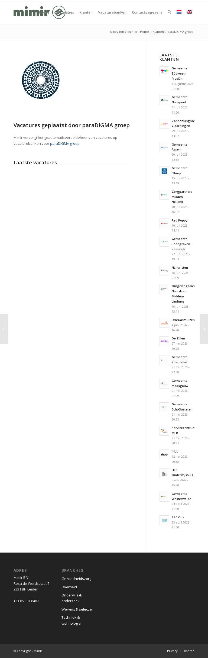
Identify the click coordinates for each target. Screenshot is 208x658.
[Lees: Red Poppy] (164, 223)
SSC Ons (178, 517)
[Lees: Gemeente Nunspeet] (164, 100)
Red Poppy (179, 220)
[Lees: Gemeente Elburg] (164, 171)
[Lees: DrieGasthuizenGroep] (164, 323)
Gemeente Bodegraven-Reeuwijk (181, 244)
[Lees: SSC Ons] (164, 520)
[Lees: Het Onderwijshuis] (164, 473)
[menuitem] (44, 12)
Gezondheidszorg (76, 578)
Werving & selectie (76, 609)
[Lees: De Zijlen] (164, 341)
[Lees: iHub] (164, 454)
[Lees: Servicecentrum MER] (164, 431)
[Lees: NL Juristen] (164, 270)
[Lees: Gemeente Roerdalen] (164, 360)
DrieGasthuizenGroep (188, 320)
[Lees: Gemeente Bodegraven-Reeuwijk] (164, 242)
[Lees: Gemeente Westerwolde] (164, 497)
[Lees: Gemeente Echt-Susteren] (164, 407)
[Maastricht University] (204, 329)
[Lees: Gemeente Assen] (164, 147)
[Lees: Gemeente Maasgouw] (164, 384)
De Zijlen (178, 338)
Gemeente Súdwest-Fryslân (179, 73)
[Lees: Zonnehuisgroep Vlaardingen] (164, 124)
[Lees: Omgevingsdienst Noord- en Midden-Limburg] (164, 289)
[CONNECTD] (4, 329)
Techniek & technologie (71, 620)
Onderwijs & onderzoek (71, 598)
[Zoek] (169, 12)
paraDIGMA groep (65, 143)
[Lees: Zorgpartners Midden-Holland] (164, 195)
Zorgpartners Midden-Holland (182, 197)
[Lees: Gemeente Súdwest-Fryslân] (164, 71)
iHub (175, 451)
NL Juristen (180, 267)
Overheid (69, 587)
